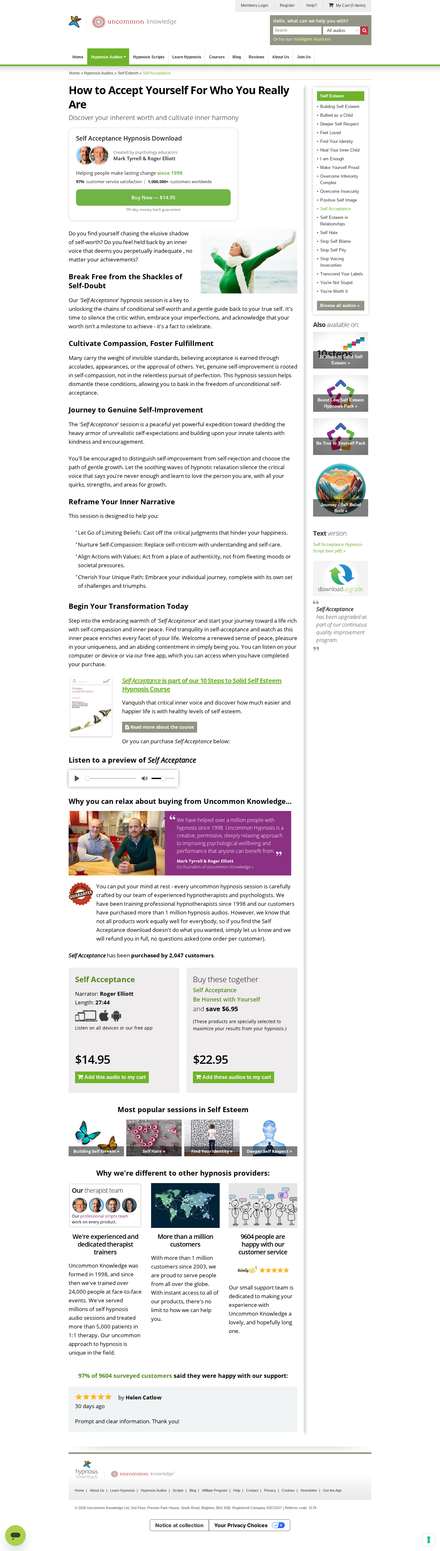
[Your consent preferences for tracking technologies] (429, 1540)
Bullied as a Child (336, 115)
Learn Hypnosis (186, 57)
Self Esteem (332, 96)
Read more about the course (161, 727)
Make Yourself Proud (339, 167)
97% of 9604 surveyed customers (125, 1375)
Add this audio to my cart (115, 1077)
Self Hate (329, 232)
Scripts (178, 1499)
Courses (217, 57)
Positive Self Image (338, 200)
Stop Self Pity (333, 250)
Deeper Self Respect (339, 124)
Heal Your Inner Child (339, 150)
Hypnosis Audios (106, 57)
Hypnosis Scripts (149, 57)
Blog (237, 57)
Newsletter (309, 1499)
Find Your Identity (336, 141)
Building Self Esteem (339, 106)
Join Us (304, 57)
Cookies (288, 1499)
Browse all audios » (339, 305)
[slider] (110, 778)
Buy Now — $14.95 (153, 197)
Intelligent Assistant (312, 39)
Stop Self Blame (335, 241)
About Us (280, 57)
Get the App (332, 1499)
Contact (252, 1499)
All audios (336, 30)
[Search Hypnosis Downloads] (364, 30)
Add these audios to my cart (236, 1077)
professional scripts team (104, 1216)
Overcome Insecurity (339, 191)
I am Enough (332, 158)
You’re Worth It (334, 291)
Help (236, 1499)
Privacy (270, 1499)
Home (77, 57)
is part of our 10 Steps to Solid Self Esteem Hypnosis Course (202, 684)
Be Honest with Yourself (226, 999)
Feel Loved (330, 132)
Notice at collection (179, 1534)
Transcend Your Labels (341, 274)
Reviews (256, 57)
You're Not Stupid (336, 282)
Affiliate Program (214, 1499)
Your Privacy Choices (241, 1534)
